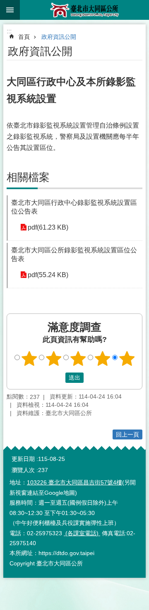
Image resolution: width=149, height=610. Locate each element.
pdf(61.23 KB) (48, 227)
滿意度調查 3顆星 (78, 358)
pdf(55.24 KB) (48, 274)
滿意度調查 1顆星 (29, 358)
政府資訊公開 (58, 36)
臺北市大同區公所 (84, 10)
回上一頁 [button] (127, 434)
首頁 (24, 36)
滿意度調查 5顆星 (127, 358)
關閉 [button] (10, 10)
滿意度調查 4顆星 (103, 358)
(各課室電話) (82, 533)
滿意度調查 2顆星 (54, 358)
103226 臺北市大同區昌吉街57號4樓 (74, 482)
